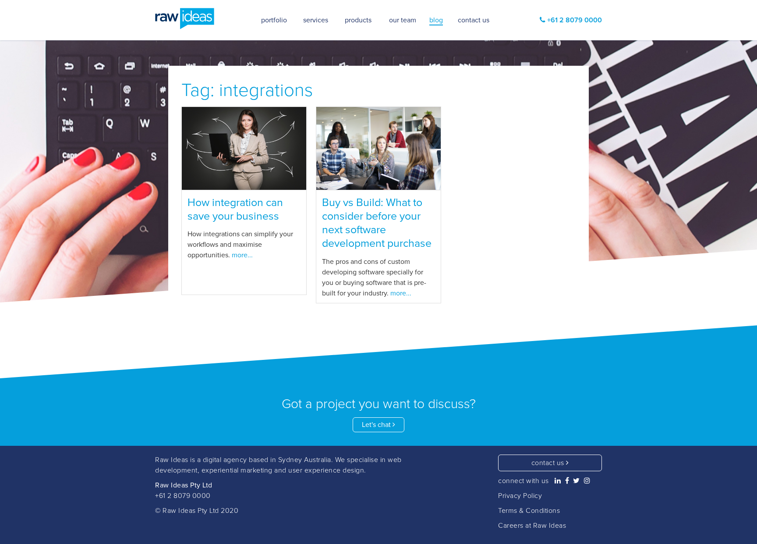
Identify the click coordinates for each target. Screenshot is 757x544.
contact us (548, 463)
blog (436, 20)
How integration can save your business (235, 209)
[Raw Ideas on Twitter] (576, 480)
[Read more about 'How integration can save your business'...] (244, 148)
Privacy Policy (520, 495)
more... (242, 255)
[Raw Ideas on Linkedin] (558, 480)
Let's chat (377, 424)
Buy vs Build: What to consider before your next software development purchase (377, 223)
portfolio (274, 20)
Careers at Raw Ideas (532, 525)
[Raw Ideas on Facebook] (567, 480)
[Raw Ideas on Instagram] (587, 480)
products (358, 20)
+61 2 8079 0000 (183, 495)
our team (402, 20)
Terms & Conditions (529, 510)
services (315, 20)
